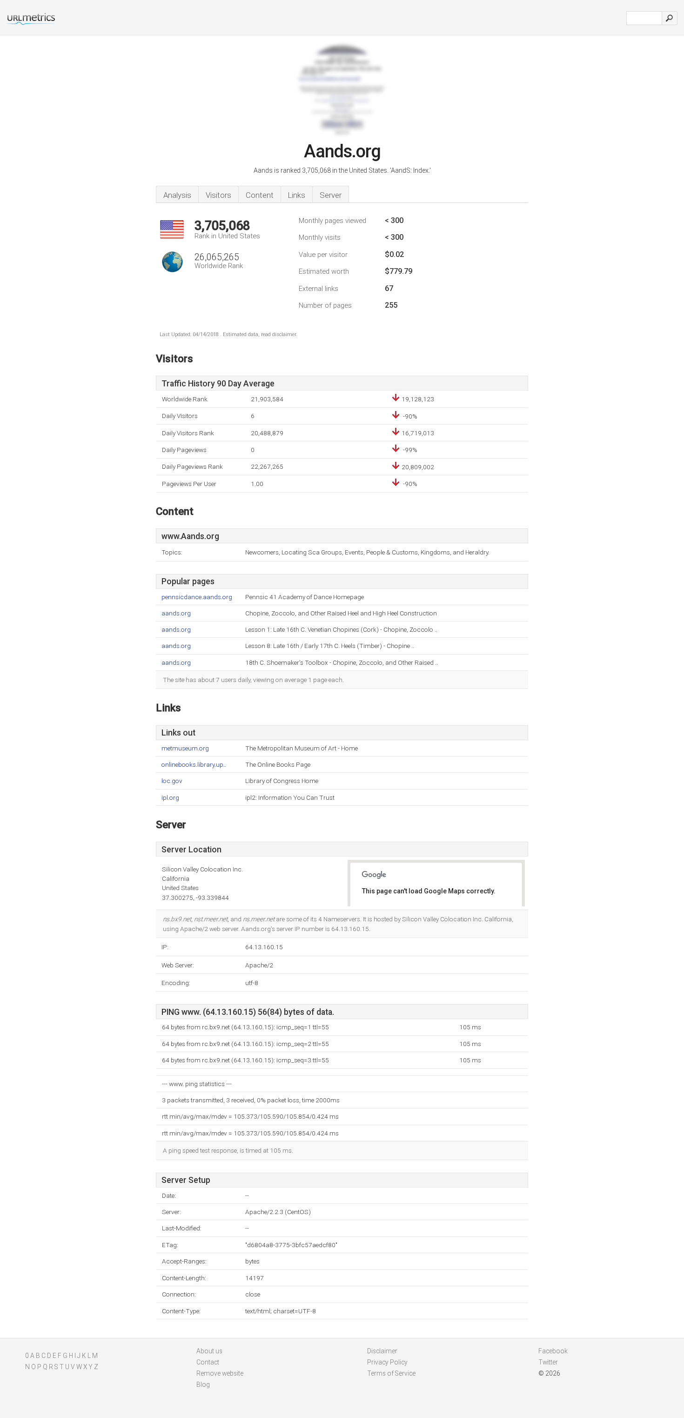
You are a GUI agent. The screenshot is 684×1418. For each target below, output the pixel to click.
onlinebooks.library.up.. (193, 764)
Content (260, 195)
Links (296, 195)
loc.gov (171, 780)
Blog (203, 1384)
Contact (207, 1362)
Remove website (219, 1373)
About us (209, 1351)
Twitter (548, 1362)
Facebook (553, 1351)
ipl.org (170, 797)
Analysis (177, 195)
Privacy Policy (387, 1362)
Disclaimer (382, 1351)
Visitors (218, 195)
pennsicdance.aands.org (196, 597)
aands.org (176, 613)
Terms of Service (391, 1373)
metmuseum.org (185, 748)
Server (331, 195)
